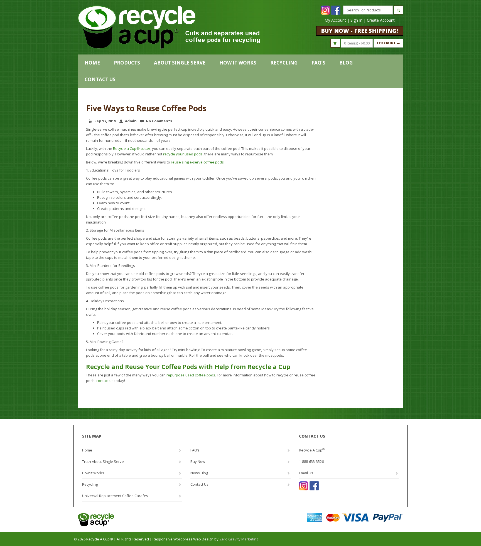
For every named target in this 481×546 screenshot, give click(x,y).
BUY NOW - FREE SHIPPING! (359, 30)
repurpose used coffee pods (190, 375)
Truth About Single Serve (103, 461)
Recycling (284, 62)
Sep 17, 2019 (105, 120)
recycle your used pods (183, 154)
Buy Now (197, 461)
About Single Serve (179, 62)
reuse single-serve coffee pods (197, 162)
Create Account (381, 20)
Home (92, 62)
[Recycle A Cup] (159, 520)
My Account (335, 20)
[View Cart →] (335, 43)
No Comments (159, 120)
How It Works (237, 62)
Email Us (306, 472)
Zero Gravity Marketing (238, 539)
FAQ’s (318, 62)
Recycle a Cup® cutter (131, 148)
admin (131, 120)
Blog (346, 62)
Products (127, 62)
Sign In (356, 20)
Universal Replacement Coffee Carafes (115, 495)
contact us (105, 380)
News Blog (199, 472)
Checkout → (388, 43)
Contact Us (100, 79)
